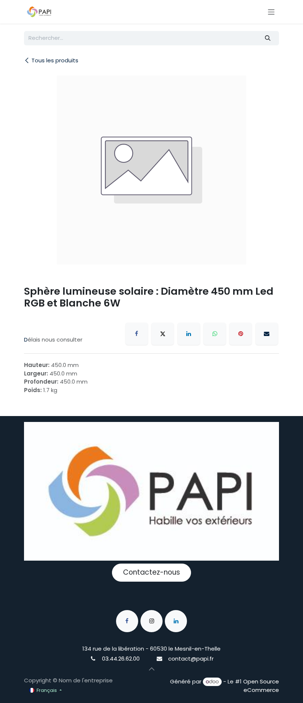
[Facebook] (137, 334)
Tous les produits (54, 60)
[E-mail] (267, 334)
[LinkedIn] (189, 334)
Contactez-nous (151, 572)
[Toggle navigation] (271, 12)
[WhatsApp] (215, 334)
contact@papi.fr (191, 658)
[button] (151, 669)
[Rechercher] (268, 38)
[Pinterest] (240, 334)
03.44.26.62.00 (121, 658)
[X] (163, 334)
